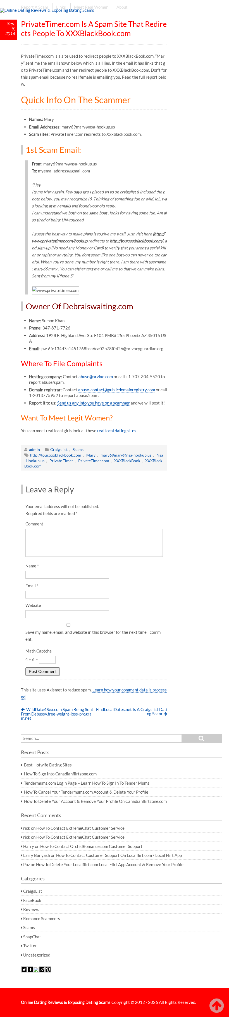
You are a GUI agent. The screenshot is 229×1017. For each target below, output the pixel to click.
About (122, 7)
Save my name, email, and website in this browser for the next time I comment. (93, 636)
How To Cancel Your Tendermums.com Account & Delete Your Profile (86, 791)
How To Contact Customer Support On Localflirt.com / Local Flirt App (119, 855)
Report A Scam (34, 7)
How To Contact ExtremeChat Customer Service (80, 828)
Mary (91, 455)
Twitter (30, 945)
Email (31, 585)
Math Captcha (38, 650)
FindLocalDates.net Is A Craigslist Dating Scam (131, 711)
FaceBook (32, 900)
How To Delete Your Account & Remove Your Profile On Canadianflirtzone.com (95, 801)
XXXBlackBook (127, 460)
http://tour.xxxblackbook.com (55, 455)
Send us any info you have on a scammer (93, 402)
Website (33, 605)
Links (61, 7)
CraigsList (59, 449)
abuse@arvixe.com (95, 376)
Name (32, 565)
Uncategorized (36, 954)
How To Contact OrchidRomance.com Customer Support (91, 846)
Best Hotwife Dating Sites (48, 764)
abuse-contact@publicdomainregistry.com (116, 389)
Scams (78, 449)
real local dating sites (116, 430)
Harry (28, 846)
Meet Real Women (91, 7)
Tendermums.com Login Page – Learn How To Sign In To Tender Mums (86, 782)
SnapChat (32, 936)
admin (34, 449)
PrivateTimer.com (93, 460)
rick (26, 828)
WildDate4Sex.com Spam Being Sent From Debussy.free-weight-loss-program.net (57, 713)
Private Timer (61, 460)
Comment (34, 523)
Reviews (31, 909)
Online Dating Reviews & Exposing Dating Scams (66, 1002)
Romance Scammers (41, 918)
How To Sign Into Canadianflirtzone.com (60, 773)
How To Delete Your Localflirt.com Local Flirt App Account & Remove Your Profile (109, 864)
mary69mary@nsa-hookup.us (126, 455)
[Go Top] (217, 1005)
